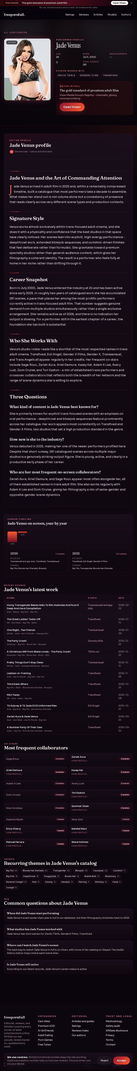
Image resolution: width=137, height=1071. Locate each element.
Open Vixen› (119, 3)
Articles (98, 14)
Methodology (114, 1021)
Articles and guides (83, 1021)
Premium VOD (46, 1025)
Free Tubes (44, 1044)
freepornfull (14, 14)
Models (112, 14)
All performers (16, 32)
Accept (121, 1060)
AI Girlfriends (46, 1030)
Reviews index (80, 1030)
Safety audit (113, 1025)
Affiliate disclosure (117, 1030)
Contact (110, 1044)
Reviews (84, 14)
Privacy (110, 1035)
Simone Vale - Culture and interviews (31, 151)
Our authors (79, 1035)
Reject (104, 1060)
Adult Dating (45, 1035)
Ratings (69, 14)
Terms (109, 1039)
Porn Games (45, 1039)
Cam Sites (44, 1021)
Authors (126, 14)
